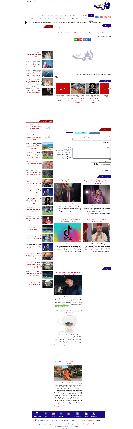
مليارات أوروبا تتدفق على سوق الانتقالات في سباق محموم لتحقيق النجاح (34, 174)
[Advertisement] (60, 6)
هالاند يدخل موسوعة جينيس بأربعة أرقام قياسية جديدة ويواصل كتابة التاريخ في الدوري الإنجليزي (34, 156)
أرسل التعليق (106, 170)
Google (27, 1)
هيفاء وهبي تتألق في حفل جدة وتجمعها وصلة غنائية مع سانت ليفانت (34, 92)
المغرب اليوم (32, 1)
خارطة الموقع (94, 416)
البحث (54, 1)
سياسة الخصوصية (37, 416)
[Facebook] (94, 133)
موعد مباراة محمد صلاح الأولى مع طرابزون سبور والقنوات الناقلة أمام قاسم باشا (34, 256)
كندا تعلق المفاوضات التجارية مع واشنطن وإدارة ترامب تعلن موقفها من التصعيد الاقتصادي (83, 22)
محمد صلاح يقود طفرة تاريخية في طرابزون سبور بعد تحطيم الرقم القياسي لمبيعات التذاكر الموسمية (33, 183)
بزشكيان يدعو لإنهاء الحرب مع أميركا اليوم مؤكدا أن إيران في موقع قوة (34, 64)
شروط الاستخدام (67, 149)
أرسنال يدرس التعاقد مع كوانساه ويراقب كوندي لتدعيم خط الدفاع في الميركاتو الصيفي (34, 266)
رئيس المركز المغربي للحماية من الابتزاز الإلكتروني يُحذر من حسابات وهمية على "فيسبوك (34, 139)
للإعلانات (61, 416)
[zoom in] (55, 27)
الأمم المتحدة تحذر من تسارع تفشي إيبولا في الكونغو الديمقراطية (77, 100)
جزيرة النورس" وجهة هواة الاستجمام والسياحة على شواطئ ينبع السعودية (33, 146)
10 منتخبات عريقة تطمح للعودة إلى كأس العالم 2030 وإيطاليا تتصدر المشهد (34, 201)
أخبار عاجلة (101, 27)
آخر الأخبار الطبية (59, 406)
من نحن (86, 416)
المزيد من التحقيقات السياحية (61, 306)
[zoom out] (59, 27)
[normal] (57, 27)
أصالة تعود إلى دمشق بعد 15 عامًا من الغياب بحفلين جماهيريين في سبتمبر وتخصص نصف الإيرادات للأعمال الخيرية (97, 181)
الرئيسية (107, 27)
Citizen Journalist (77, 416)
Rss (69, 416)
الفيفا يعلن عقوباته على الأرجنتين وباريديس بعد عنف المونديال (92, 100)
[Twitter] (81, 133)
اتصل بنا (53, 416)
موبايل (46, 416)
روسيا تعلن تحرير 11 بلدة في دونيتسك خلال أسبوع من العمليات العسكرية (40, 22)
